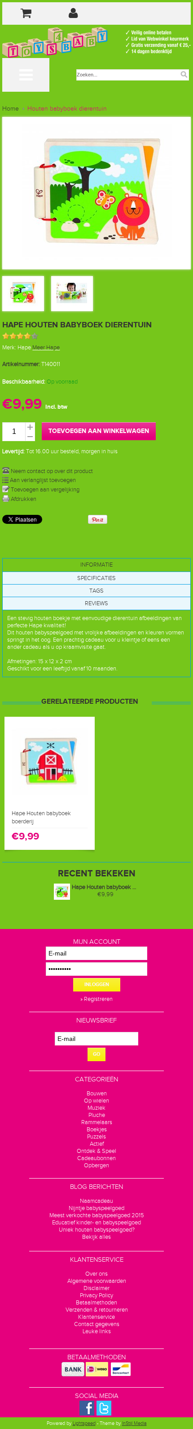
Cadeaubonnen (96, 1158)
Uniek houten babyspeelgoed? (97, 1229)
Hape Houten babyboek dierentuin (105, 887)
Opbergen (96, 1165)
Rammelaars (96, 1122)
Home (10, 108)
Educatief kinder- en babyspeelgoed (96, 1222)
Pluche (96, 1115)
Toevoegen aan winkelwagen (98, 431)
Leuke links (97, 1331)
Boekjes (97, 1129)
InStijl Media (134, 1423)
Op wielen (96, 1100)
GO (96, 1054)
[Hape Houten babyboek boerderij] (49, 800)
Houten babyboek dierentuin (67, 108)
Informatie (96, 564)
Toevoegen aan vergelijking (44, 489)
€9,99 (105, 894)
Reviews (96, 603)
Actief (97, 1144)
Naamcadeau (96, 1201)
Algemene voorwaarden (96, 1281)
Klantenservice (96, 1317)
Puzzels (96, 1136)
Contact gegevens (96, 1324)
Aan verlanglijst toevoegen (42, 480)
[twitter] (103, 1413)
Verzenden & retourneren (97, 1309)
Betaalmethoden (96, 1302)
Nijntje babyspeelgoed (96, 1208)
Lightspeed (84, 1423)
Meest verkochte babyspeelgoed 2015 (96, 1215)
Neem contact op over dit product (51, 471)
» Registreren (96, 999)
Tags (96, 590)
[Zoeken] (184, 75)
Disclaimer (96, 1288)
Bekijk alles (96, 1237)
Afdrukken (22, 499)
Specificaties (96, 578)
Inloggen (96, 984)
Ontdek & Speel (96, 1151)
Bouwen (97, 1093)
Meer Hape (46, 347)
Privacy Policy (96, 1295)
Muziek (96, 1108)
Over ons (96, 1273)
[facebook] (86, 1413)
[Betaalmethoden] (72, 1374)
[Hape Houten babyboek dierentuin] (23, 306)
